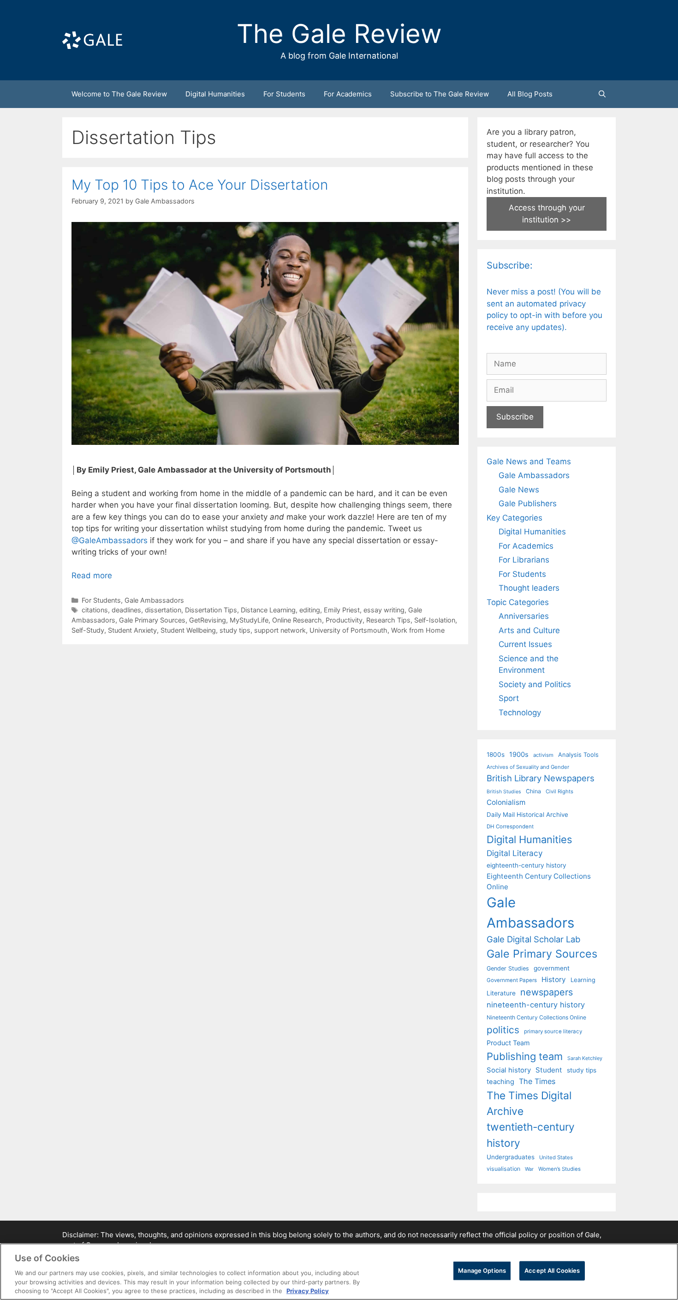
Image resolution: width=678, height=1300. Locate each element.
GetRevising (207, 620)
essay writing (383, 610)
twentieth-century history (531, 1134)
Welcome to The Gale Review (119, 94)
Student (548, 1070)
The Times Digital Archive (529, 1103)
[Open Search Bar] (602, 94)
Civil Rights (559, 791)
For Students (284, 94)
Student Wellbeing (188, 630)
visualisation (503, 1168)
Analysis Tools (578, 754)
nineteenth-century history (536, 1004)
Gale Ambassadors (154, 600)
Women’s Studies (559, 1169)
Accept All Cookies (552, 1270)
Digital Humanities (215, 94)
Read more (91, 575)
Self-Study (87, 630)
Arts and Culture (529, 630)
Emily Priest (342, 610)
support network (280, 630)
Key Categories (514, 517)
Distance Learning (268, 610)
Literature (501, 993)
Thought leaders (529, 588)
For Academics (348, 94)
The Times (537, 1081)
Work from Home (418, 630)
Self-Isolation (434, 620)
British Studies (504, 792)
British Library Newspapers (541, 778)
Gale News (519, 489)
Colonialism (506, 802)
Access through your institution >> (547, 213)
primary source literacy (553, 1031)
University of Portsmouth (348, 630)
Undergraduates (511, 1157)
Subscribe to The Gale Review (439, 94)
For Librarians (524, 559)
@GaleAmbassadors (109, 540)
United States (556, 1157)
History (553, 979)
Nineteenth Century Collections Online (536, 1017)
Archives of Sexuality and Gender (528, 767)
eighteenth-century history (526, 865)
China (533, 791)
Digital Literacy (515, 853)
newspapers (546, 992)
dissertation (163, 610)
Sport (509, 698)
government (552, 968)
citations (95, 610)
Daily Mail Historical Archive (527, 814)
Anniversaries (524, 616)
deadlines (126, 610)
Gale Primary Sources (152, 620)
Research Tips (388, 620)
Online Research (297, 620)
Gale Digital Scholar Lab (533, 939)
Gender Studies (508, 968)
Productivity (344, 620)
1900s (519, 754)
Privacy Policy (307, 1290)
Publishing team (525, 1056)
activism (543, 755)
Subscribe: (510, 265)
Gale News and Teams (529, 461)
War (529, 1169)
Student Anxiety (132, 630)
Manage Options (482, 1270)
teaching (500, 1082)
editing (309, 610)
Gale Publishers (528, 503)
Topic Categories (518, 602)
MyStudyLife (249, 620)
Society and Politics (535, 684)
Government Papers (512, 980)
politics (503, 1030)
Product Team (508, 1043)
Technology (520, 712)
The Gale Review (339, 33)
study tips (235, 630)
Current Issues (525, 644)
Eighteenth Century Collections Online (539, 881)
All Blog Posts (530, 94)
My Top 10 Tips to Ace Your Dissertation (199, 184)
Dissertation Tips (211, 610)
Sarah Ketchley (584, 1058)
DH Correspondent (510, 826)
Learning (583, 979)
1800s (496, 754)
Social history (509, 1070)
